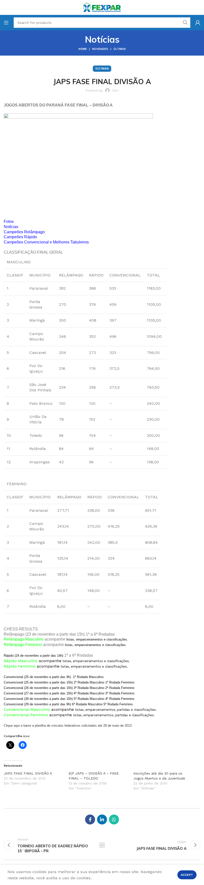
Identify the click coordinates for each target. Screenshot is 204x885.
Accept (187, 875)
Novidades (100, 49)
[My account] (198, 23)
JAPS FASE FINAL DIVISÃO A (28, 773)
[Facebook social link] (90, 819)
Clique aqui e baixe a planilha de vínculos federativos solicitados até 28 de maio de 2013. (68, 725)
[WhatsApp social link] (114, 819)
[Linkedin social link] (102, 819)
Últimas (119, 49)
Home (82, 49)
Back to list (102, 845)
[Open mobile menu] (6, 23)
